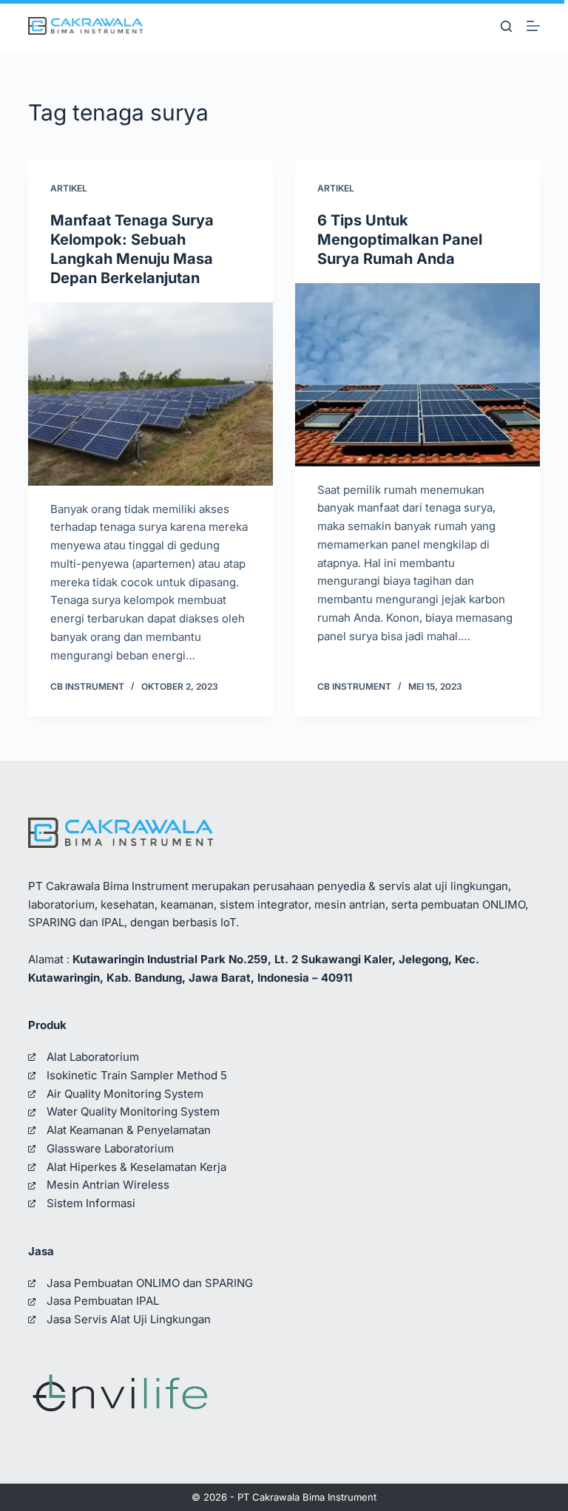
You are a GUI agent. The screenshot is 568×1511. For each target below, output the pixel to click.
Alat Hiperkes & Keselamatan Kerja (136, 1167)
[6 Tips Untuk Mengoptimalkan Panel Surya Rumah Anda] (417, 374)
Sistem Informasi (91, 1203)
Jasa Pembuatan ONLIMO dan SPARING (150, 1283)
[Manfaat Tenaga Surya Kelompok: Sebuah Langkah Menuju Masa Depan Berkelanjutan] (150, 394)
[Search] (506, 26)
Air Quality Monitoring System (125, 1094)
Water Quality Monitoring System (133, 1111)
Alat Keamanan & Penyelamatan (129, 1130)
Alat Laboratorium (93, 1057)
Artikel (68, 188)
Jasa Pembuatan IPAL (103, 1301)
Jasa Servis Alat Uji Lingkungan (129, 1319)
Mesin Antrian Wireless (108, 1185)
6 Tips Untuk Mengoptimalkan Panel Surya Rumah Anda (399, 239)
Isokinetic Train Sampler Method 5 (137, 1075)
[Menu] (533, 26)
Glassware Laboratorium (110, 1148)
